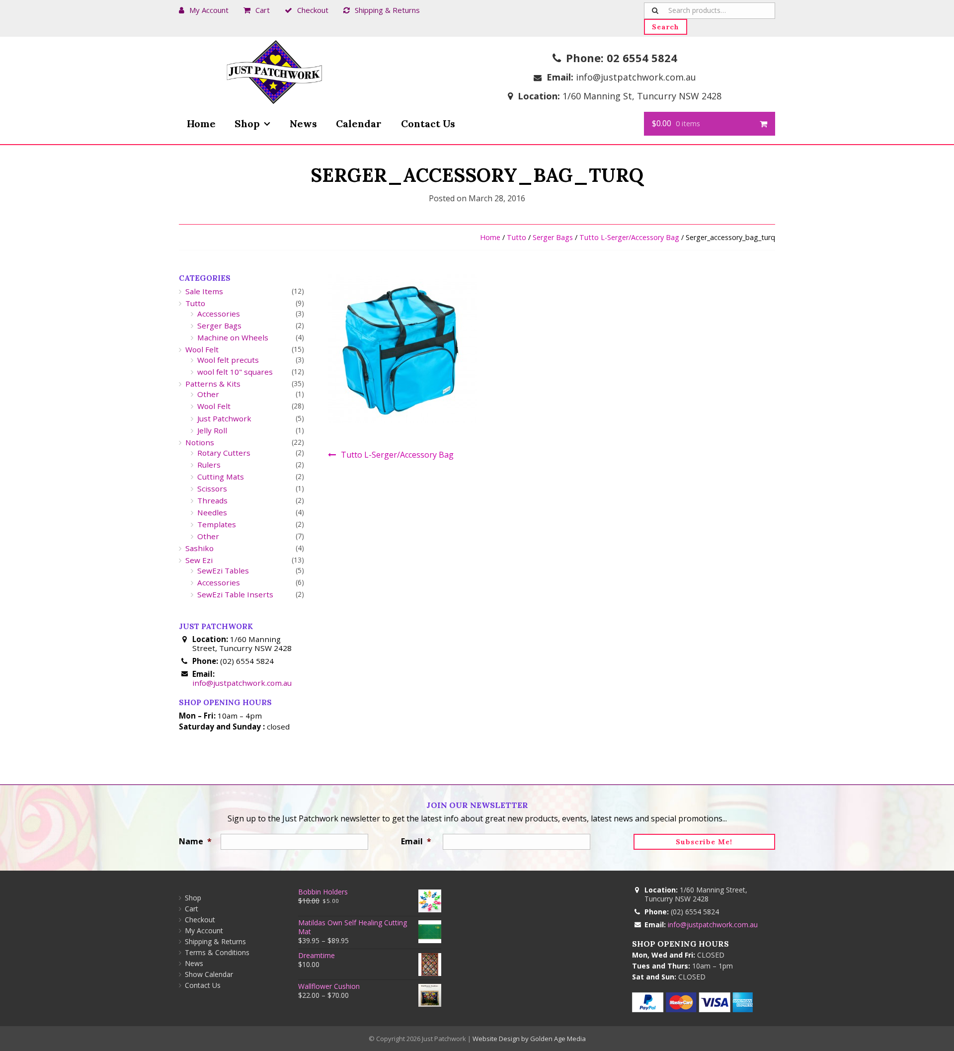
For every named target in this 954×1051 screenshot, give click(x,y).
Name (195, 841)
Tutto (516, 237)
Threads (212, 500)
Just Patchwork (224, 418)
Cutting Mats (220, 477)
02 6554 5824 (642, 57)
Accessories (218, 314)
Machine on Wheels (232, 337)
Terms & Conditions (217, 952)
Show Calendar (209, 974)
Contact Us (428, 123)
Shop (247, 123)
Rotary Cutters (223, 453)
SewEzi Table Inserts (235, 594)
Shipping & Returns (387, 10)
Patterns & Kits (212, 384)
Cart (262, 10)
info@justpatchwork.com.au (636, 77)
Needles (212, 512)
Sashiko (199, 548)
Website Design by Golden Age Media (529, 1038)
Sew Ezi (199, 560)
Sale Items (204, 291)
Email (416, 841)
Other (208, 394)
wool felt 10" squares (235, 372)
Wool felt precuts (228, 360)
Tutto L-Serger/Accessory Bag (629, 237)
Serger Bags (553, 237)
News (303, 123)
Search (665, 26)
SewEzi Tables (223, 570)
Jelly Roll (212, 430)
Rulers (209, 465)
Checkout (312, 10)
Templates (216, 524)
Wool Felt (202, 349)
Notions (199, 442)
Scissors (212, 488)
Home (201, 123)
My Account (209, 10)
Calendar (359, 123)
